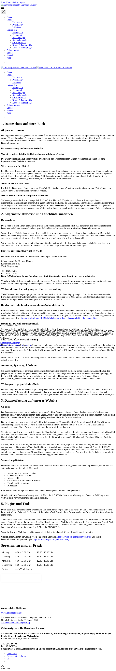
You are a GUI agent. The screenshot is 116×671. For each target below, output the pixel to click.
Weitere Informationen (10, 345)
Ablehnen (15, 343)
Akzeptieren (5, 343)
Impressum (26, 345)
